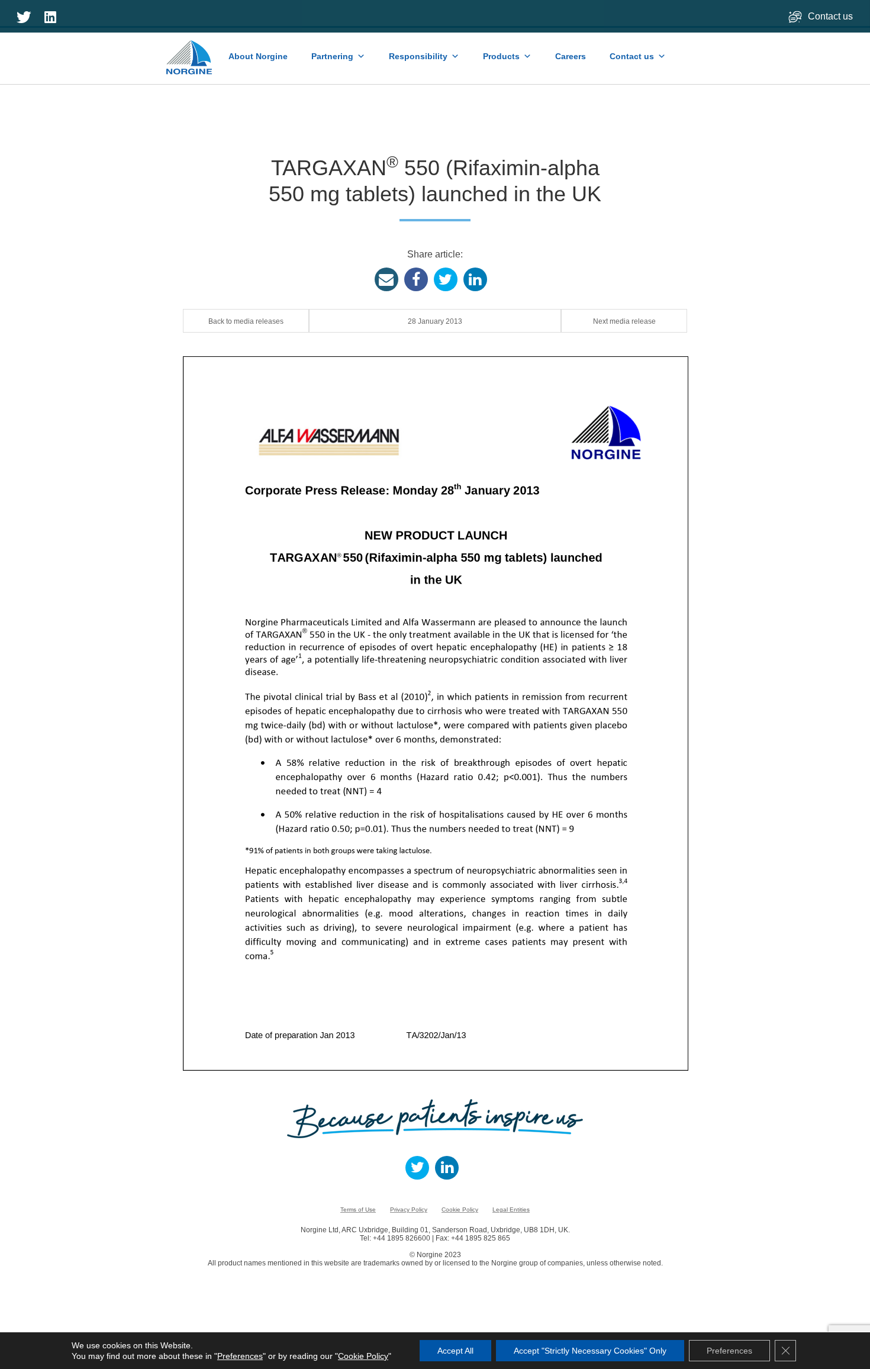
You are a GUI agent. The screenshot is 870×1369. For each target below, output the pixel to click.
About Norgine (258, 56)
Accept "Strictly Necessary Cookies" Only (590, 1350)
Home (189, 51)
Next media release (624, 321)
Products (501, 56)
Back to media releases (245, 321)
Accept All (455, 1350)
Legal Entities (511, 1209)
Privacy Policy (408, 1209)
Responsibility (418, 56)
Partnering (332, 56)
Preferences (240, 1356)
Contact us (831, 16)
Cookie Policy (460, 1209)
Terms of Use (358, 1209)
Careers (570, 56)
